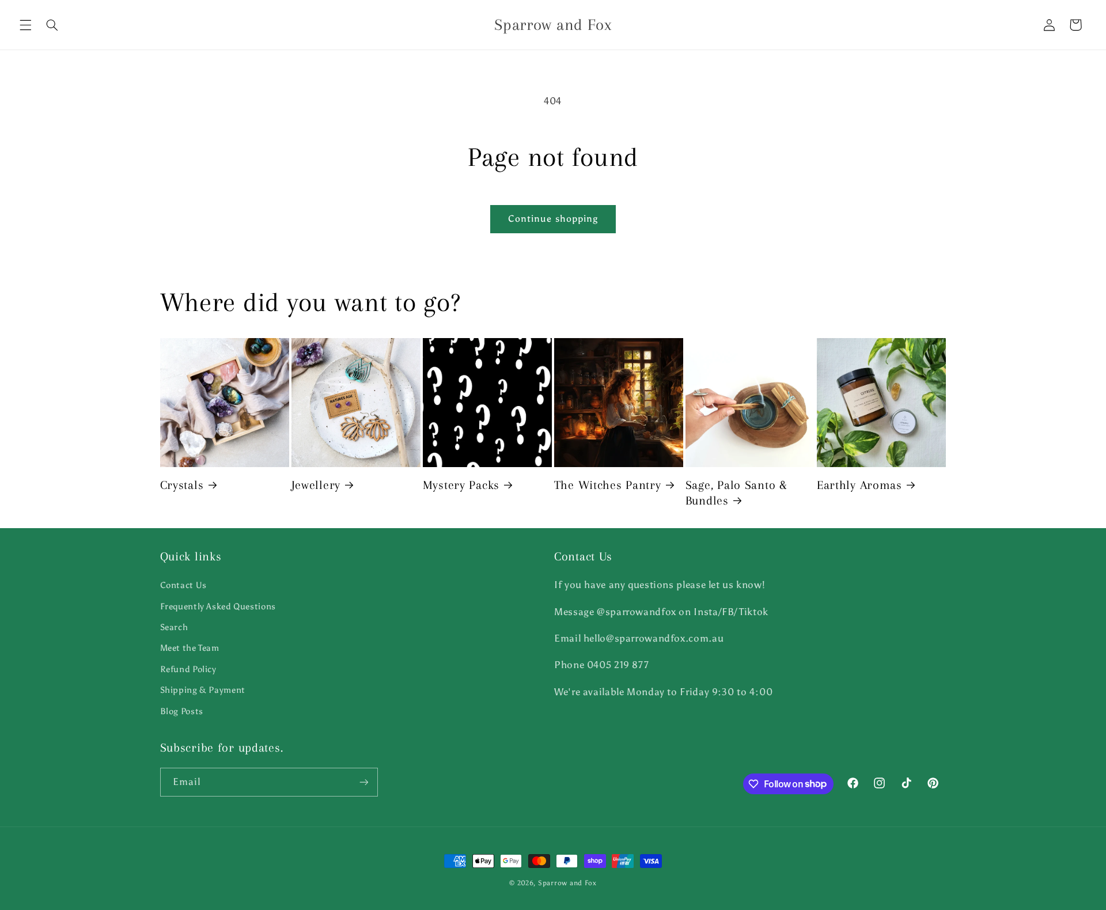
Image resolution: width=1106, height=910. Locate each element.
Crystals (182, 485)
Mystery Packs (461, 485)
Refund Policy (188, 669)
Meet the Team (189, 648)
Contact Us (183, 585)
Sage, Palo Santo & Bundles (736, 492)
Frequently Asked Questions (218, 606)
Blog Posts (181, 711)
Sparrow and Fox (567, 883)
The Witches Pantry (607, 485)
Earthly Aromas (859, 485)
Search (174, 627)
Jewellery (315, 485)
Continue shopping (553, 218)
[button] (25, 25)
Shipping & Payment (202, 690)
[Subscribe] (363, 782)
